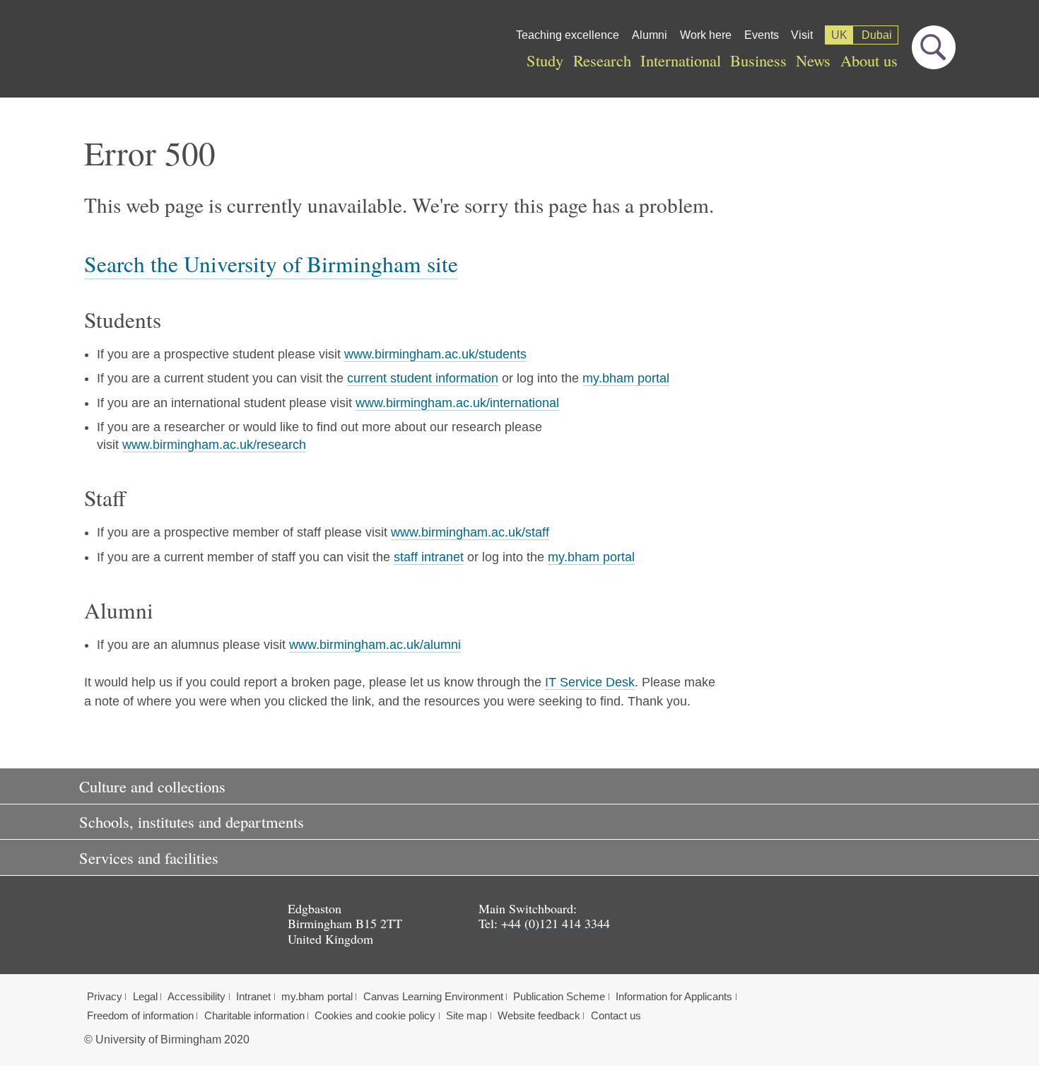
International (680, 60)
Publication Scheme (559, 996)
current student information (422, 378)
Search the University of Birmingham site (271, 264)
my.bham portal (625, 378)
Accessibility (196, 996)
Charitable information (254, 1015)
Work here (706, 35)
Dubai (877, 35)
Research (602, 60)
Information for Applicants (674, 996)
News (813, 60)
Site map (466, 1015)
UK (839, 35)
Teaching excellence (567, 35)
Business (758, 60)
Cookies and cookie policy (375, 1015)
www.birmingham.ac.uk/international (457, 403)
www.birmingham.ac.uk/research (214, 445)
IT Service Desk (590, 682)
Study (545, 60)
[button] (519, 786)
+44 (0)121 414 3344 (555, 923)
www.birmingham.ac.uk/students (435, 354)
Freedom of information (140, 1015)
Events (761, 35)
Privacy (104, 996)
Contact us (616, 1015)
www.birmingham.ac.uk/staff (470, 532)
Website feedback (539, 1015)
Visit (802, 35)
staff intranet (429, 557)
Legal (145, 996)
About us (869, 60)
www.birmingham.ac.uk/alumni (375, 645)
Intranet (253, 996)
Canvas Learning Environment (433, 996)
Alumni (649, 35)
